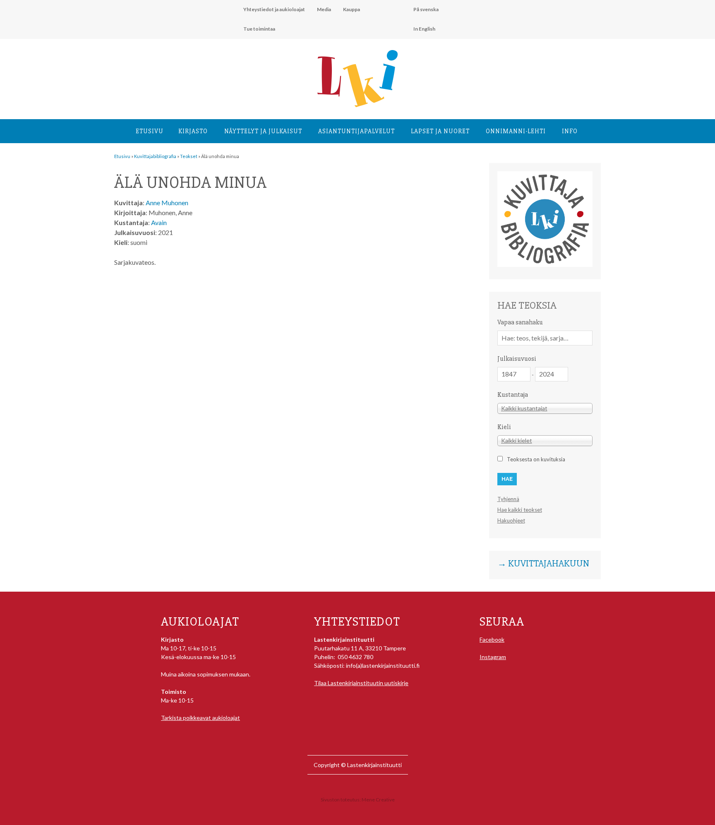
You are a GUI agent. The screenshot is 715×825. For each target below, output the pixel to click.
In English (424, 29)
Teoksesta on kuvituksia (536, 459)
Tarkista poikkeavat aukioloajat (200, 717)
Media (324, 9)
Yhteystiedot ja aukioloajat (274, 9)
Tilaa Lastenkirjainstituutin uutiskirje (361, 682)
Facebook (492, 639)
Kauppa (351, 9)
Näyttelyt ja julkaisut (263, 131)
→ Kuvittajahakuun (543, 564)
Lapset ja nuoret (440, 131)
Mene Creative (378, 799)
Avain (159, 222)
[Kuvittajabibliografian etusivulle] (545, 264)
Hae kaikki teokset (519, 509)
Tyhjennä (508, 499)
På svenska (426, 9)
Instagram (493, 656)
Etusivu (149, 131)
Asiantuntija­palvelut (356, 131)
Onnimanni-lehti (516, 131)
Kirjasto (193, 131)
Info (570, 131)
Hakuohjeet (511, 520)
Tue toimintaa (259, 29)
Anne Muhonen (167, 202)
